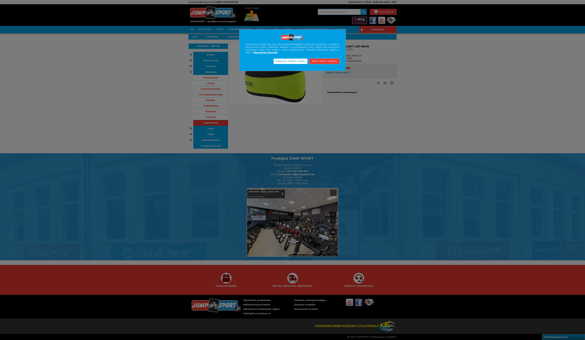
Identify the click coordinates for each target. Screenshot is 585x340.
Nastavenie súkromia (265, 52)
